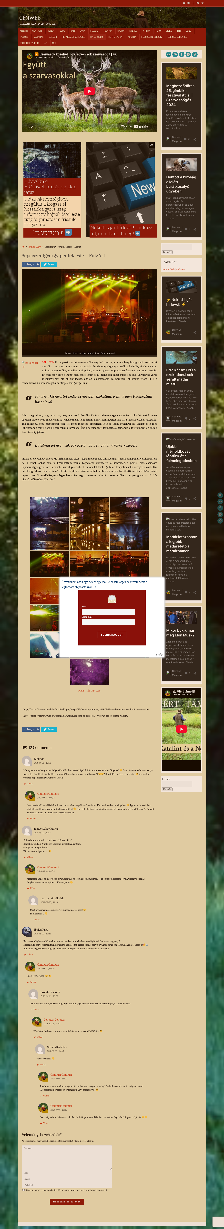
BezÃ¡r (159, 654)
